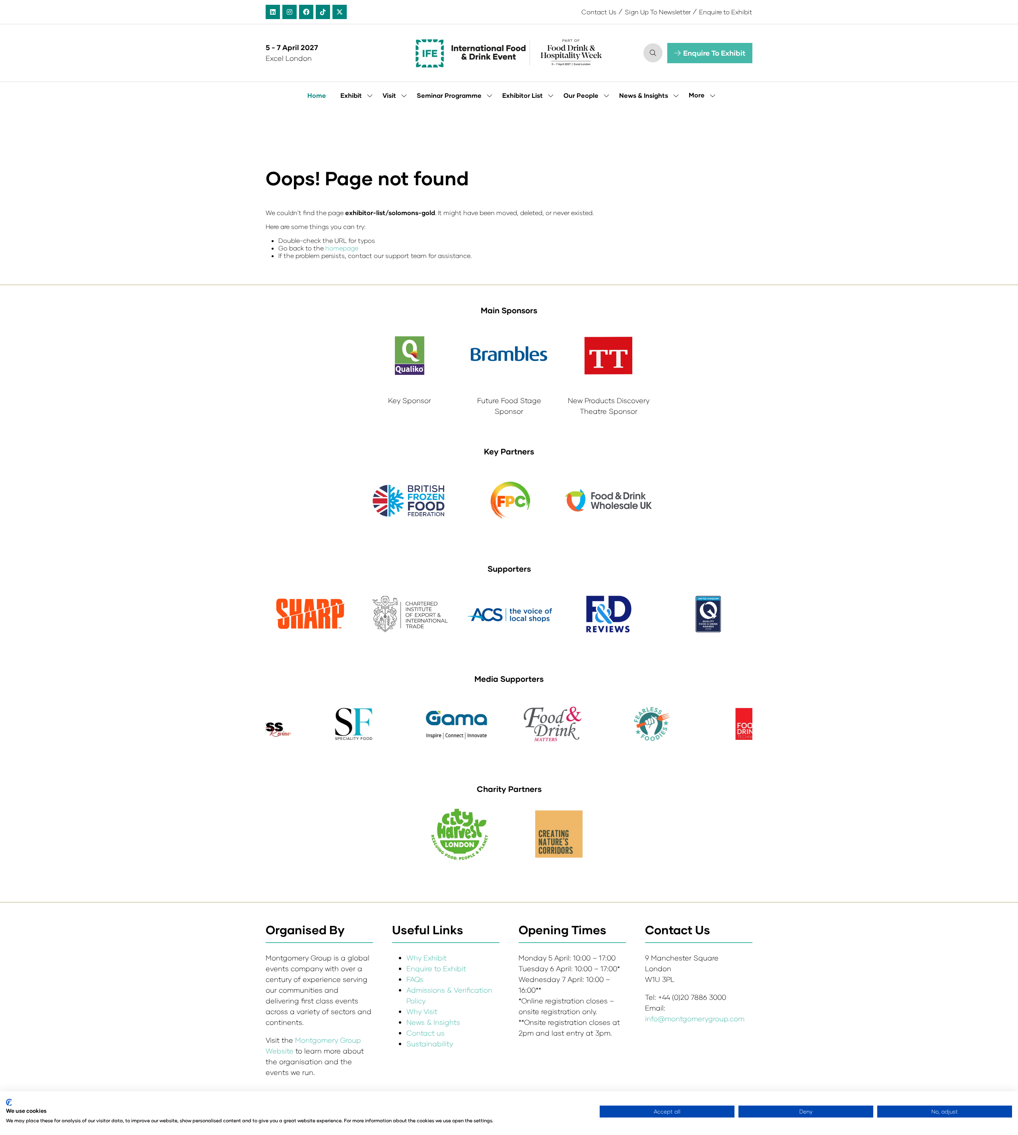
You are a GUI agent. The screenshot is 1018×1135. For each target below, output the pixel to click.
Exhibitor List (522, 95)
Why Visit (421, 1011)
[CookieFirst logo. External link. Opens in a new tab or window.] (9, 1102)
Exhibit (351, 95)
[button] (652, 52)
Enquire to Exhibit (725, 12)
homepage (341, 248)
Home (316, 95)
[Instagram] (289, 12)
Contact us (425, 1032)
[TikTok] (323, 12)
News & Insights (643, 95)
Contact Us (598, 12)
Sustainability (429, 1043)
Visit (389, 95)
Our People (580, 95)
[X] (339, 12)
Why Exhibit (426, 957)
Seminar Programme (449, 95)
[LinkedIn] (273, 12)
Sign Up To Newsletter (658, 12)
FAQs (415, 979)
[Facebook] (306, 12)
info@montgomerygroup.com (694, 1018)
